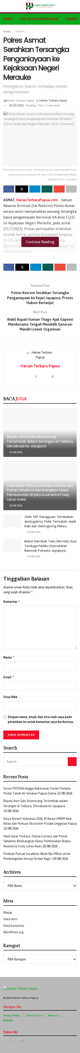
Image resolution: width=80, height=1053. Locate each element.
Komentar (11, 601)
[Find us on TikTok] (22, 1040)
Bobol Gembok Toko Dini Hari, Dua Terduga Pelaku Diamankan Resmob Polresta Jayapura (50, 546)
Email (8, 677)
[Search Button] (75, 6)
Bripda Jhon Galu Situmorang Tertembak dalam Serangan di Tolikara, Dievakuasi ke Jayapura (40, 441)
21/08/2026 (15, 452)
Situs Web (10, 697)
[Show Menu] (5, 6)
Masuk (7, 912)
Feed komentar (13, 926)
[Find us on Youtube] (16, 1040)
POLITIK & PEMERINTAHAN (39, 19)
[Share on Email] (59, 189)
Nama (9, 657)
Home (6, 31)
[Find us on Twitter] (10, 1040)
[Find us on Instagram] (27, 1040)
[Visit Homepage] (40, 6)
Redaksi (8, 1020)
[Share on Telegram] (34, 189)
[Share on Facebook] (8, 189)
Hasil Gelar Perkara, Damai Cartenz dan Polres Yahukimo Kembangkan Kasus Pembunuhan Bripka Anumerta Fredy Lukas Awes (40, 492)
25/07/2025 (16, 105)
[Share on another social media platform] (71, 189)
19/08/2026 (33, 531)
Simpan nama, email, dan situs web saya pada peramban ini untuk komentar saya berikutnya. (41, 719)
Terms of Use (34, 1015)
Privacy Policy (11, 1015)
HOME (7, 19)
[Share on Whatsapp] (47, 189)
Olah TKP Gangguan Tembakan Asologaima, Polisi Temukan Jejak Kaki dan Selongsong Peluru (50, 521)
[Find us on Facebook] (4, 1040)
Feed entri (10, 919)
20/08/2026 (15, 505)
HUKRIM (71, 19)
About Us (54, 1015)
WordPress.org (13, 932)
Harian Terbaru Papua (53, 100)
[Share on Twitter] (21, 189)
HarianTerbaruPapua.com (37, 200)
